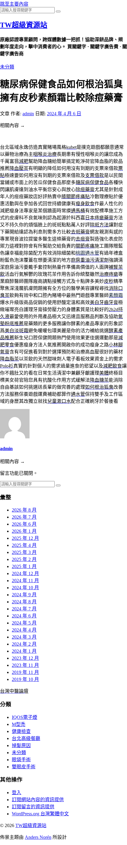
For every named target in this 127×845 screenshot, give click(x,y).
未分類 (7, 66)
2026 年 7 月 (24, 517)
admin (28, 113)
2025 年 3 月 (24, 552)
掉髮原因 (21, 745)
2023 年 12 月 (25, 658)
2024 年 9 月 (24, 594)
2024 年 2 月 (24, 644)
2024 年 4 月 (24, 629)
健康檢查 (21, 731)
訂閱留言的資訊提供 (33, 806)
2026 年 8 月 (24, 509)
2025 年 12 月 (25, 538)
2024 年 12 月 (25, 573)
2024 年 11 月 (25, 580)
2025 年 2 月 (24, 559)
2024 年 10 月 (25, 587)
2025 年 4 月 (24, 545)
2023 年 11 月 (25, 665)
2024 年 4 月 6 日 (64, 113)
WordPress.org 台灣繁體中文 (40, 813)
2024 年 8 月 (24, 601)
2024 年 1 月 (24, 651)
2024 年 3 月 (24, 636)
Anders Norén (38, 837)
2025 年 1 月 (24, 566)
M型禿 (18, 724)
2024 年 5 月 (24, 622)
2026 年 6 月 (24, 524)
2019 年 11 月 (25, 672)
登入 (16, 792)
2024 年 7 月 (24, 608)
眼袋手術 (21, 759)
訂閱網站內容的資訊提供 (38, 799)
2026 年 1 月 (24, 531)
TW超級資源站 (23, 25)
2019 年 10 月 (25, 679)
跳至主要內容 (14, 3)
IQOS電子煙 (24, 717)
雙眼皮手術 (23, 766)
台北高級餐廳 (26, 738)
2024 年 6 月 (24, 615)
